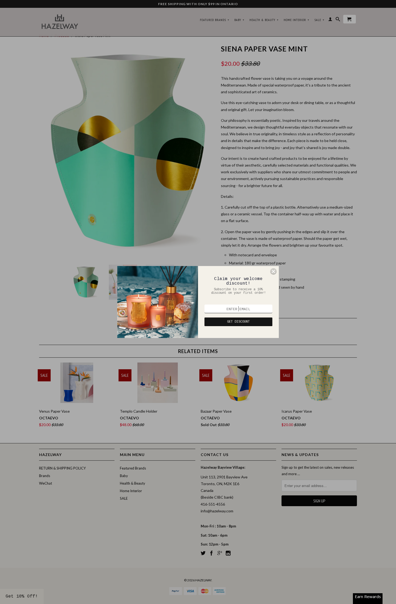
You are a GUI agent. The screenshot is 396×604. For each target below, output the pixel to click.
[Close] (273, 271)
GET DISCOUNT (238, 322)
